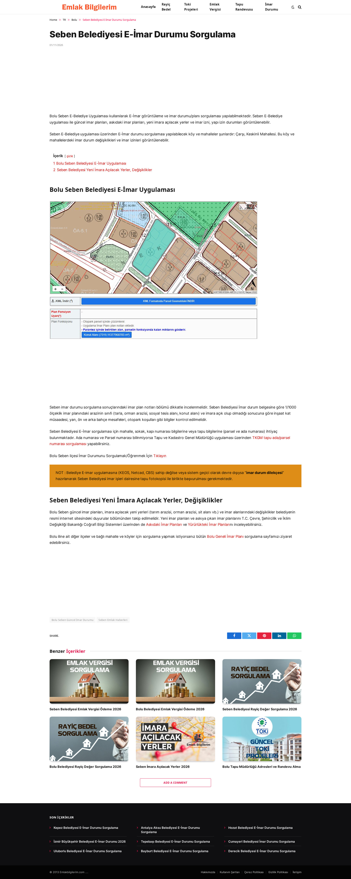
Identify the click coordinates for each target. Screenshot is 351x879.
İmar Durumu (271, 7)
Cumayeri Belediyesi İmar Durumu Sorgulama (261, 841)
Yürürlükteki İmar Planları (209, 524)
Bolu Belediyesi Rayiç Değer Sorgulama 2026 (85, 767)
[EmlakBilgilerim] (90, 7)
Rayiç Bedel (166, 7)
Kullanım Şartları (230, 872)
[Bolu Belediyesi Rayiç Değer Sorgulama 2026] (89, 739)
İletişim (297, 872)
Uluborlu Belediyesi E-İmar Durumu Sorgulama (88, 851)
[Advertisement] (171, 82)
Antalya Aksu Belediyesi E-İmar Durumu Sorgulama (170, 830)
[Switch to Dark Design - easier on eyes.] (292, 7)
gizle (70, 156)
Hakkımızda (208, 872)
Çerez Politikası (254, 872)
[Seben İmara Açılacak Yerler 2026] (175, 739)
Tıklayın (159, 456)
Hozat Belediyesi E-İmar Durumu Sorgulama (260, 828)
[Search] (299, 7)
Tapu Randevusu (244, 7)
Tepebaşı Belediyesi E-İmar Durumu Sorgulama (175, 841)
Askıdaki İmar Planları (164, 524)
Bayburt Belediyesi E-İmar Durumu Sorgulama (174, 851)
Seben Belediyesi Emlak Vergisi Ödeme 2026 (85, 709)
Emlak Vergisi (215, 7)
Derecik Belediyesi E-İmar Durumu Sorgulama (262, 851)
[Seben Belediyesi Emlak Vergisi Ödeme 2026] (89, 681)
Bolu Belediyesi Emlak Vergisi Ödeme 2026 (170, 709)
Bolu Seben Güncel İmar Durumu (72, 620)
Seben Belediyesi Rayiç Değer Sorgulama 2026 (259, 709)
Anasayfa (148, 7)
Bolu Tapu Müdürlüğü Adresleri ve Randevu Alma (261, 767)
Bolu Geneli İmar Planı (225, 536)
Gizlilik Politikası (278, 872)
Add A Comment (175, 782)
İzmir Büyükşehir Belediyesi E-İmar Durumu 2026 (90, 841)
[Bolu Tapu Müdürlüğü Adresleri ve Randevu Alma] (261, 739)
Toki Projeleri (191, 7)
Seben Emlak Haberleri (113, 620)
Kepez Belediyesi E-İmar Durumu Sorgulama (86, 828)
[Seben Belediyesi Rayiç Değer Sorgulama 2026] (261, 681)
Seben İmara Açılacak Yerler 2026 (163, 767)
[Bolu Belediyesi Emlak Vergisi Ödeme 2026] (175, 681)
